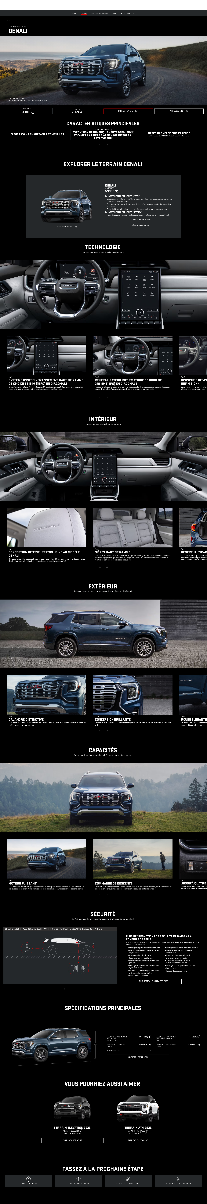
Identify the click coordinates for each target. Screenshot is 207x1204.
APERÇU (74, 13)
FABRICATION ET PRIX (128, 13)
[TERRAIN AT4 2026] (138, 1107)
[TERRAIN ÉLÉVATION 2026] (72, 1107)
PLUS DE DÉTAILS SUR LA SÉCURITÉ (153, 981)
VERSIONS (84, 13)
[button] (33, 112)
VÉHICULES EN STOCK (179, 111)
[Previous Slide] (56, 989)
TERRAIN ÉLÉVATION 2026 (72, 1128)
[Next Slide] (107, 145)
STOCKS (114, 13)
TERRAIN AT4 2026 (138, 1128)
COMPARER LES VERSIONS (99, 13)
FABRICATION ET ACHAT (128, 111)
